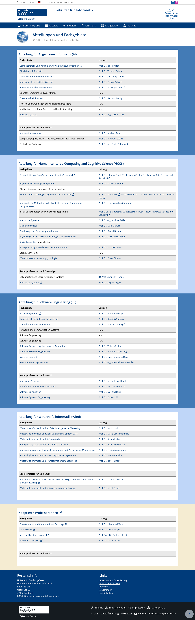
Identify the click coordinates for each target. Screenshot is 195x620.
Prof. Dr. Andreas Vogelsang (113, 351)
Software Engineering (30, 391)
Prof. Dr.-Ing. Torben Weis (111, 114)
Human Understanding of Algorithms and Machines (45, 194)
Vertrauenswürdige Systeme (34, 362)
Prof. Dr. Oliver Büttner (110, 258)
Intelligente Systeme (30, 381)
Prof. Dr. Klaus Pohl (108, 397)
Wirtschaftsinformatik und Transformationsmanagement (48, 460)
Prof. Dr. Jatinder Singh (110, 175)
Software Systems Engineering (35, 351)
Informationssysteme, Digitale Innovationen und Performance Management (57, 450)
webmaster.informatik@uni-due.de (157, 613)
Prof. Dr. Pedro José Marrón (112, 87)
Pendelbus (104, 586)
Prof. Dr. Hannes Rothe (110, 455)
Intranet (131, 25)
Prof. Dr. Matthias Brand (111, 183)
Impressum (138, 607)
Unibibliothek (106, 593)
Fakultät (53, 25)
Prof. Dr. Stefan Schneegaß (112, 324)
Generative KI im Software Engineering (39, 319)
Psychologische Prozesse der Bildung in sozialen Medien (48, 236)
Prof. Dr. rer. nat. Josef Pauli (112, 381)
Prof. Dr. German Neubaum (112, 236)
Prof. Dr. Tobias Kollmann (111, 479)
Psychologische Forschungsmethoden (39, 231)
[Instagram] (176, 2)
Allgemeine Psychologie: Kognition (37, 183)
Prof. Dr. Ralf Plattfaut (109, 460)
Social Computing (28, 242)
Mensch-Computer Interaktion (35, 324)
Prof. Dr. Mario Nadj (108, 428)
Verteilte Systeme (28, 114)
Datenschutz (158, 607)
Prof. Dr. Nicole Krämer (110, 247)
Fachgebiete (111, 25)
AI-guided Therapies (30, 540)
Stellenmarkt (105, 589)
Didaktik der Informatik (31, 71)
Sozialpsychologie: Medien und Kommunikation (43, 247)
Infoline (99, 607)
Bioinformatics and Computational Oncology (42, 524)
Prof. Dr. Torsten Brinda (110, 71)
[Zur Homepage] (32, 15)
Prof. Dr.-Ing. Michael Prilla (112, 220)
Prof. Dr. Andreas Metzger (111, 313)
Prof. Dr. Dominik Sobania (111, 319)
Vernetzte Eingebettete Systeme (36, 87)
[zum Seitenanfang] (189, 614)
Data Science (26, 529)
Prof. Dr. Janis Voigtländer (111, 76)
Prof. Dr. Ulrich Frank (109, 488)
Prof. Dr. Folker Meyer (109, 529)
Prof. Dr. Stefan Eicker (109, 439)
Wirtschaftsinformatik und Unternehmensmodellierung (47, 488)
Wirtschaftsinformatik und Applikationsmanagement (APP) (49, 433)
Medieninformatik (28, 225)
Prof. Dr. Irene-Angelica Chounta (115, 203)
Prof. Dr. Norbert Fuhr (110, 133)
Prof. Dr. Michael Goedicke (112, 386)
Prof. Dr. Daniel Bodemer (111, 231)
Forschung (90, 25)
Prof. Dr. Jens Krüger (109, 65)
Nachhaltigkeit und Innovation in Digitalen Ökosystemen (48, 455)
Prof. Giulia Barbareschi (110, 211)
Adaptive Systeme (29, 313)
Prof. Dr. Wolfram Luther (111, 138)
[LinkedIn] (173, 2)
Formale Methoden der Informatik (37, 76)
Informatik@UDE (31, 25)
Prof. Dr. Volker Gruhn (110, 346)
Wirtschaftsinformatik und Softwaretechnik (41, 439)
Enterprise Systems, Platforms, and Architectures (44, 444)
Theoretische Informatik (32, 98)
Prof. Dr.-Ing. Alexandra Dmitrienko (116, 362)
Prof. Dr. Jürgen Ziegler (110, 282)
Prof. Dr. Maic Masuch (109, 225)
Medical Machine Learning (33, 535)
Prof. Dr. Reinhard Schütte (112, 444)
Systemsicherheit (28, 357)
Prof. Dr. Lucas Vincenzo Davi (113, 357)
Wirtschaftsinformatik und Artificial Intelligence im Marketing (50, 428)
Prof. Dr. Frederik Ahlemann (112, 450)
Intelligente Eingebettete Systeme (36, 82)
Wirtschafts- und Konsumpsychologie (38, 258)
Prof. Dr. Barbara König (110, 98)
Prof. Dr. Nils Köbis (108, 194)
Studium (72, 25)
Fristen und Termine (109, 583)
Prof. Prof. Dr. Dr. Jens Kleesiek (114, 535)
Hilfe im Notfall (117, 607)
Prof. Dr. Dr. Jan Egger (109, 540)
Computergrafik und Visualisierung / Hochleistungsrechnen (49, 65)
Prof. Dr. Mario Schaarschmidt (114, 433)
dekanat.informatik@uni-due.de (43, 596)
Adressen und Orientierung (113, 580)
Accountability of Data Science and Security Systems (46, 175)
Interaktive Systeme (29, 220)
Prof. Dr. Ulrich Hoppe (112, 276)
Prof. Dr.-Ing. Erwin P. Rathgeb (114, 144)
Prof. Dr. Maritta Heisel (110, 391)
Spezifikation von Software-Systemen (38, 386)
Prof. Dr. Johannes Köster (111, 524)
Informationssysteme (30, 133)
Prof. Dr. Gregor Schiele (110, 82)
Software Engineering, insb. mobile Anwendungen (44, 346)
